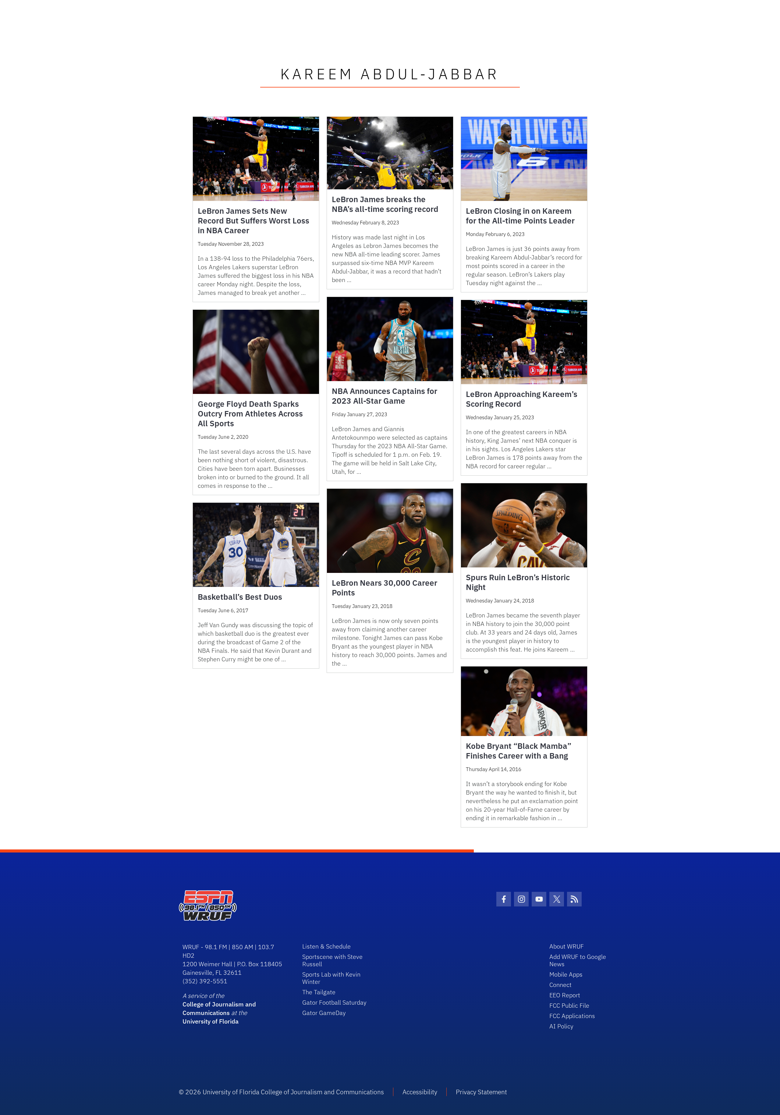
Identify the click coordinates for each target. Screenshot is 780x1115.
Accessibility (419, 1092)
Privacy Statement (481, 1092)
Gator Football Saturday (334, 1002)
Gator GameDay (324, 1013)
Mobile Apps (566, 974)
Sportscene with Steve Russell (332, 960)
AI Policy (561, 1026)
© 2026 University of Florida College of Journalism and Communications (281, 1092)
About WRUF (566, 946)
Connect (560, 985)
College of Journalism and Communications (219, 1008)
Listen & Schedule (326, 946)
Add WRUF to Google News (577, 960)
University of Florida (211, 1021)
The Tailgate (318, 992)
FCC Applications (572, 1016)
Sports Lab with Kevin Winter (331, 978)
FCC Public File (569, 1005)
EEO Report (564, 995)
